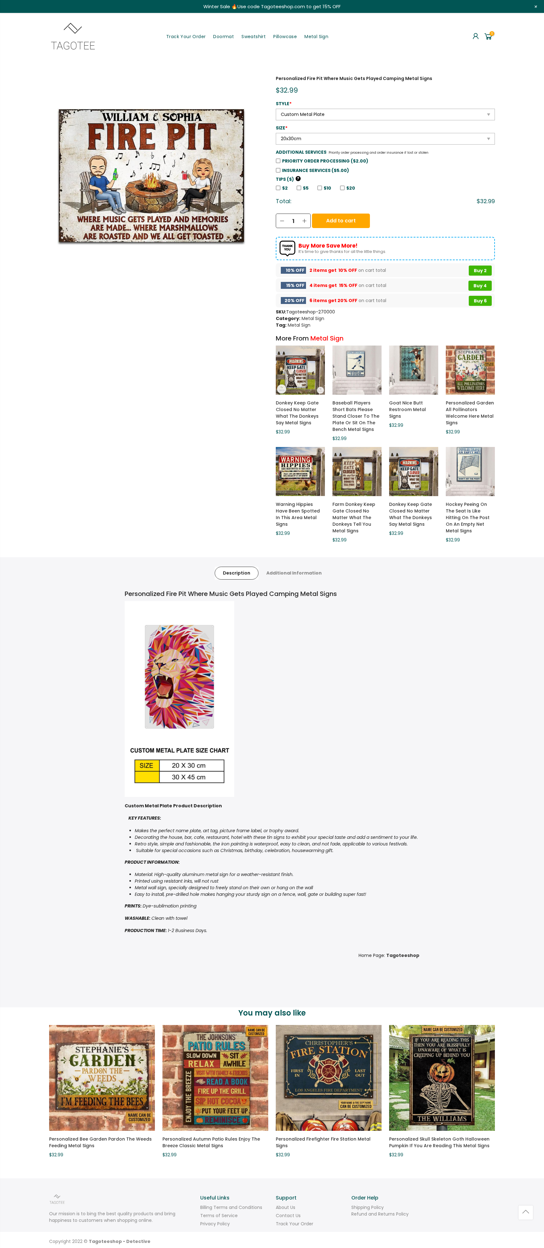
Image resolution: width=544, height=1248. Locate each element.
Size (281, 128)
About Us (285, 1207)
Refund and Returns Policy (380, 1214)
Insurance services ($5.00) (315, 170)
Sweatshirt (253, 36)
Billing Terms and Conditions (231, 1207)
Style (284, 103)
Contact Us (288, 1215)
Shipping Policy (367, 1207)
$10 (327, 188)
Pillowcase (285, 36)
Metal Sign (316, 36)
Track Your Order (186, 36)
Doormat (223, 36)
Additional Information (294, 573)
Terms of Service (219, 1215)
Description (236, 573)
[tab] (236, 573)
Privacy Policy (215, 1224)
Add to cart (341, 220)
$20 (350, 188)
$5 (306, 188)
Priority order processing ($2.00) (325, 161)
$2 (285, 188)
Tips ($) (287, 179)
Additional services (301, 152)
